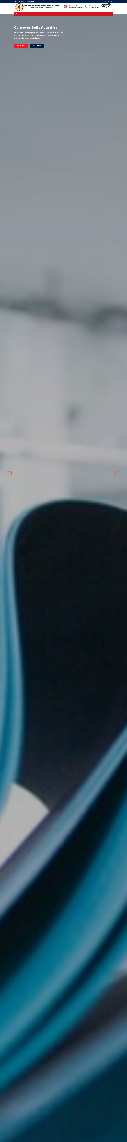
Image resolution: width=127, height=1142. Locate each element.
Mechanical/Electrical (76, 14)
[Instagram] (111, 1)
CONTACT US (37, 50)
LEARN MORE (21, 50)
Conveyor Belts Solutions (55, 14)
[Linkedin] (105, 1)
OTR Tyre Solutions (35, 14)
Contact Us (106, 14)
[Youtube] (108, 1)
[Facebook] (102, 1)
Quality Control (94, 14)
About (22, 14)
